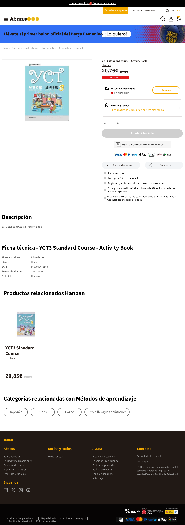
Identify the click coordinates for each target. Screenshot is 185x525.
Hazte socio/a (55, 456)
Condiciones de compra (105, 461)
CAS (178, 10)
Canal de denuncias (102, 474)
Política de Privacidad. (166, 474)
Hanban (106, 65)
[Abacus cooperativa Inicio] (25, 22)
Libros (5, 48)
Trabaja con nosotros (15, 469)
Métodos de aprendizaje (73, 48)
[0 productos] (178, 21)
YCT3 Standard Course (20, 351)
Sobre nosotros (12, 456)
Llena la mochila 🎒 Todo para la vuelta (92, 3)
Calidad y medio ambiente (18, 461)
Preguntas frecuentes (103, 456)
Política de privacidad (103, 465)
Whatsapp (142, 461)
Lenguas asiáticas (50, 48)
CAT (172, 10)
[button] (170, 19)
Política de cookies (102, 469)
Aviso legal (98, 478)
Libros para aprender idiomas (25, 48)
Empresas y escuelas (15, 474)
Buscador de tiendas (14, 465)
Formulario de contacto (149, 456)
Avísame (166, 90)
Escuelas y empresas (116, 10)
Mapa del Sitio (48, 518)
